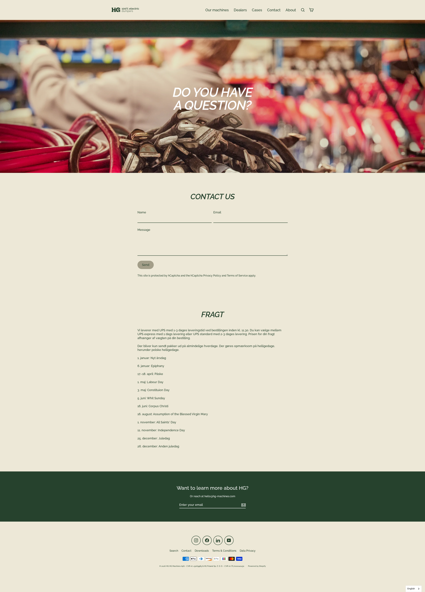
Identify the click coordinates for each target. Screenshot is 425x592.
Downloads (202, 550)
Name (141, 212)
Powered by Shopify (257, 566)
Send (145, 265)
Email (217, 212)
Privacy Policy (212, 275)
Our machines (217, 10)
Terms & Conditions (224, 550)
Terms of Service (237, 275)
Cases (257, 10)
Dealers (240, 10)
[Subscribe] (243, 504)
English (411, 588)
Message (143, 229)
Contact (274, 10)
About (291, 10)
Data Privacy (247, 550)
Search (174, 550)
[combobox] (414, 589)
